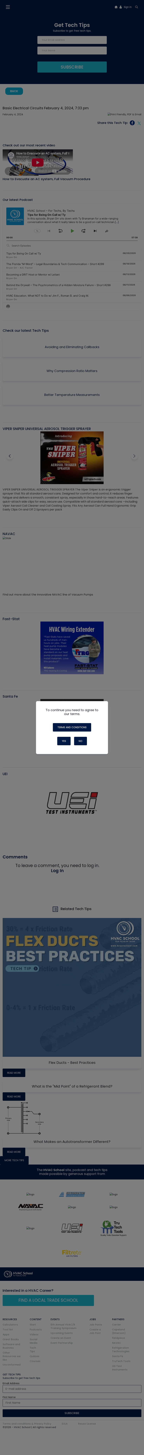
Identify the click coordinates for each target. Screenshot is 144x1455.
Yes (64, 741)
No (80, 741)
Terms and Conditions (72, 727)
